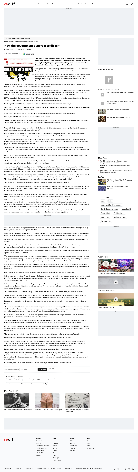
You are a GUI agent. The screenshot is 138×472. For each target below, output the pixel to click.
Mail (46, 4)
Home (39, 4)
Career (88, 445)
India (102, 201)
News (53, 4)
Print (52, 368)
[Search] (127, 4)
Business (55, 443)
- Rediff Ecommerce (41, 448)
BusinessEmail (77, 4)
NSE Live (72, 443)
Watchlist (72, 448)
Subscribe (42, 369)
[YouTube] (129, 469)
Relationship (90, 448)
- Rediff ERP (39, 455)
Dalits (110, 201)
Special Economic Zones (109, 209)
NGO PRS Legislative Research (43, 380)
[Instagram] (125, 469)
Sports (55, 448)
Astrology (56, 458)
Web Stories (103, 257)
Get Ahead (56, 453)
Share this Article (13, 53)
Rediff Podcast (57, 460)
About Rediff (7, 468)
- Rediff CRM (39, 453)
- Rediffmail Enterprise (42, 445)
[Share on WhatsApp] (114, 469)
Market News (73, 445)
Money (64, 4)
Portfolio (72, 450)
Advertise (18, 468)
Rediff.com (83, 468)
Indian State (105, 217)
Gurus (87, 4)
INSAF (17, 380)
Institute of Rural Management (111, 205)
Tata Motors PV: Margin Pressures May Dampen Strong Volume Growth (116, 171)
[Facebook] (122, 469)
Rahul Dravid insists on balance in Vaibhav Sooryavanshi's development (114, 162)
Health (88, 441)
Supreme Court (106, 221)
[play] (116, 265)
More (99, 4)
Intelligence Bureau (119, 217)
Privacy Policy (29, 468)
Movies (55, 445)
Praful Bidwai (9, 49)
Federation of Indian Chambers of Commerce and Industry (27, 384)
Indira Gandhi (126, 209)
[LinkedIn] (133, 469)
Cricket (55, 450)
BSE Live (72, 441)
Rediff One (39, 443)
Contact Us (68, 468)
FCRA (9, 380)
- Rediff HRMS (40, 450)
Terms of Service (42, 468)
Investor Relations (56, 468)
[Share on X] (118, 469)
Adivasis (26, 380)
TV (93, 4)
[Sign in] (132, 4)
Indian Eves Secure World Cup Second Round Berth (115, 166)
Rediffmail (39, 441)
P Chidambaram (119, 213)
